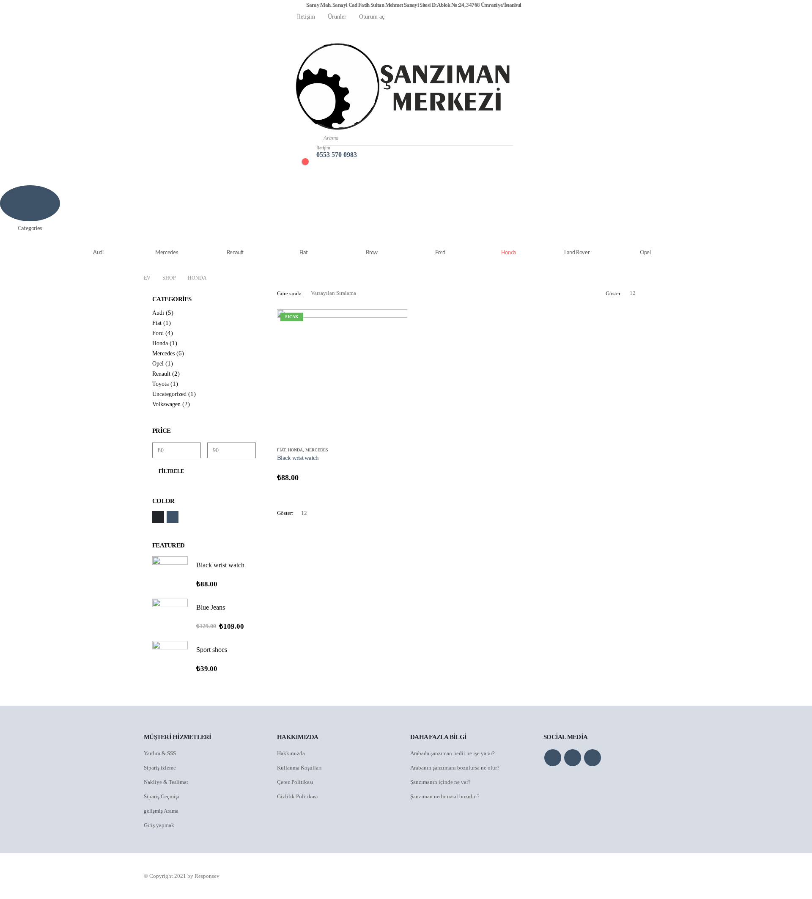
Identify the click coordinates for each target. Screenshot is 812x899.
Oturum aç (371, 17)
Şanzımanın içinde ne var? (440, 782)
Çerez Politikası (295, 782)
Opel (645, 253)
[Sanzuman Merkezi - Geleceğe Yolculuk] (403, 86)
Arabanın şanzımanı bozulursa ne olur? (454, 767)
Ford (440, 253)
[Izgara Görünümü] (654, 293)
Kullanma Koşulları (299, 767)
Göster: (614, 293)
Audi (98, 253)
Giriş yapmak (159, 825)
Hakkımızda (291, 753)
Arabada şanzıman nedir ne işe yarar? (452, 753)
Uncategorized (169, 394)
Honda (508, 253)
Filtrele (171, 471)
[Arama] (502, 138)
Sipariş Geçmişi (161, 796)
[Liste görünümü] (664, 293)
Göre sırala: (290, 293)
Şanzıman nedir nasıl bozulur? (445, 796)
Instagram (592, 757)
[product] (170, 574)
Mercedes (166, 253)
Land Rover (577, 253)
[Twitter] (311, 30)
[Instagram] (326, 30)
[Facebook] (297, 30)
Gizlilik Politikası (297, 796)
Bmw (372, 253)
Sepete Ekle (393, 323)
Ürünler (337, 17)
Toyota (160, 384)
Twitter (572, 757)
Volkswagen (166, 404)
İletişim (306, 17)
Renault (235, 253)
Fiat (303, 253)
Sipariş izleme (160, 767)
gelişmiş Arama (161, 811)
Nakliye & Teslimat (166, 782)
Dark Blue (172, 517)
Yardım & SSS (160, 753)
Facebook (552, 757)
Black (158, 517)
